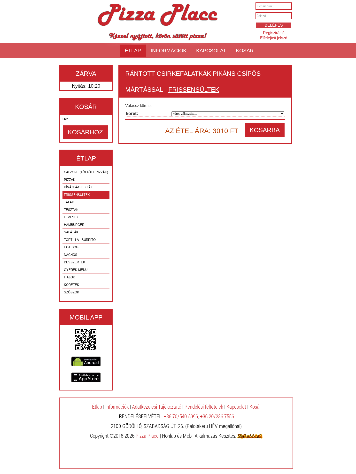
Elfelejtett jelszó (273, 38)
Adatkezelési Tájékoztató (156, 406)
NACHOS (70, 255)
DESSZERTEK (74, 262)
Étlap (133, 50)
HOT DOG (71, 247)
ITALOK (69, 277)
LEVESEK (71, 217)
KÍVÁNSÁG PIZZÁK (78, 187)
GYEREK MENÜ (75, 270)
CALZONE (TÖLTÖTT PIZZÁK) (86, 172)
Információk (168, 50)
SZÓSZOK (71, 292)
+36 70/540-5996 (181, 416)
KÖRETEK (71, 285)
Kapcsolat (211, 50)
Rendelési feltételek (204, 406)
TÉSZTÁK (71, 210)
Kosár (245, 50)
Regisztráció (274, 33)
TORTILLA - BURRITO (80, 240)
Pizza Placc (157, 15)
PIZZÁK (69, 180)
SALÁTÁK (71, 232)
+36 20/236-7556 (217, 416)
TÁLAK (69, 202)
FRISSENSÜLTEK (77, 195)
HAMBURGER (74, 225)
